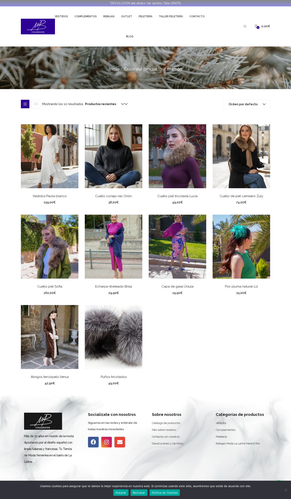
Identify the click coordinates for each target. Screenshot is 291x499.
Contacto (197, 16)
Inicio (114, 69)
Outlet (126, 16)
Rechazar (139, 492)
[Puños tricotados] (113, 336)
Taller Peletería (171, 16)
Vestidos (61, 16)
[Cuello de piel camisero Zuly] (241, 156)
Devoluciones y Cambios (167, 443)
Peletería (145, 16)
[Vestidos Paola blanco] (49, 156)
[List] (36, 104)
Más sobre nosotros (164, 429)
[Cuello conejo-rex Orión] (113, 156)
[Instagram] (106, 442)
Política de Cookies (165, 492)
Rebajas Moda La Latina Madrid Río (238, 443)
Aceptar (120, 492)
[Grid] (25, 104)
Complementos (86, 16)
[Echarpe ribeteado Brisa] (113, 246)
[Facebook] (93, 442)
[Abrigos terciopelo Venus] (49, 336)
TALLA (33, 202)
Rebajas (109, 16)
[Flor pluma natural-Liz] (241, 246)
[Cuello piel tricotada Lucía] (177, 156)
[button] (262, 26)
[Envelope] (119, 442)
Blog (129, 36)
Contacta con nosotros (166, 436)
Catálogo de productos (166, 423)
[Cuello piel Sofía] (49, 246)
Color (97, 202)
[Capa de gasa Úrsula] (177, 246)
